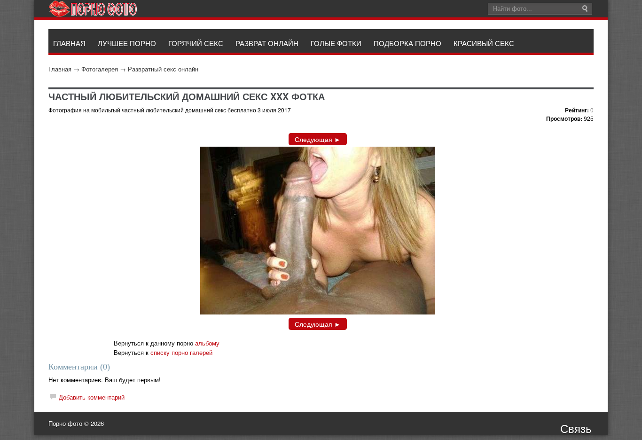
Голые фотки (336, 43)
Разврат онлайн (266, 43)
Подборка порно (407, 43)
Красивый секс (484, 43)
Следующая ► (318, 139)
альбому (207, 342)
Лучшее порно (127, 43)
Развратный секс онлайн (163, 68)
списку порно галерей (181, 352)
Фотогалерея (99, 68)
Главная (59, 68)
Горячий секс (195, 43)
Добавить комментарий (92, 397)
